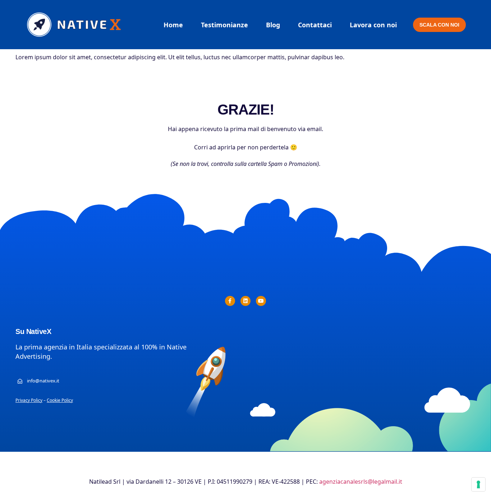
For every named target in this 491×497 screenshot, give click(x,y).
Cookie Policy (60, 400)
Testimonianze (224, 24)
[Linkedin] (245, 301)
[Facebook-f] (230, 301)
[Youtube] (261, 301)
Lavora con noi (373, 24)
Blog (273, 24)
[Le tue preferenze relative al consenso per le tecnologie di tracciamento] (478, 484)
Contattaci (315, 24)
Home (173, 24)
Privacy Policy (28, 400)
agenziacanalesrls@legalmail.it (360, 482)
